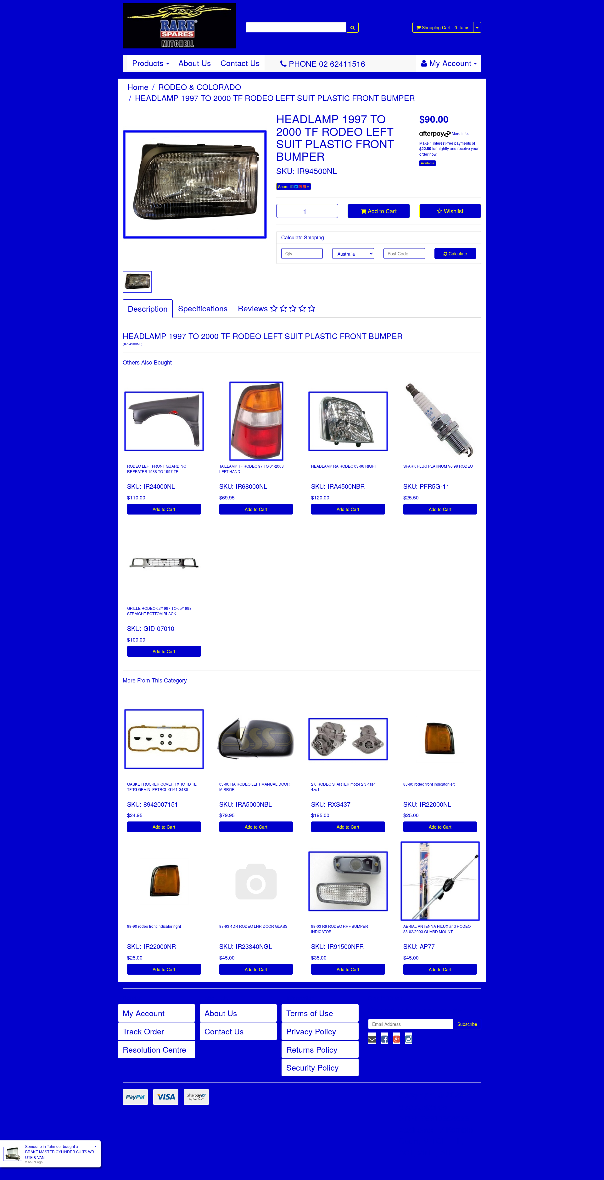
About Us (194, 62)
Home (137, 86)
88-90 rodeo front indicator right (154, 926)
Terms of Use (309, 1012)
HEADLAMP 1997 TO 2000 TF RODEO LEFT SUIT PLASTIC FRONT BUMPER (275, 97)
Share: (284, 186)
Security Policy (312, 1067)
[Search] (352, 27)
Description (148, 308)
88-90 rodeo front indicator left (429, 784)
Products (149, 62)
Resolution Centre (154, 1049)
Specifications (203, 308)
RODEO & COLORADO (199, 86)
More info (459, 133)
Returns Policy (312, 1049)
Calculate (457, 253)
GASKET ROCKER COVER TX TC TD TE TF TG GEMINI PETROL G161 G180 (162, 786)
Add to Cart (381, 211)
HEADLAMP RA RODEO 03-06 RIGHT (344, 466)
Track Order (143, 1031)
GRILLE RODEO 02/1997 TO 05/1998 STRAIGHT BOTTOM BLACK (159, 610)
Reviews (254, 308)
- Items (445, 27)
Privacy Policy (311, 1031)
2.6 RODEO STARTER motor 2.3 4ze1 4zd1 (343, 786)
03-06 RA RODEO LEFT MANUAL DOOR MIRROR (254, 786)
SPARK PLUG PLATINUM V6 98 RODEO (438, 466)
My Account (144, 1012)
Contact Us (240, 62)
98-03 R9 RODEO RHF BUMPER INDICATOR (339, 928)
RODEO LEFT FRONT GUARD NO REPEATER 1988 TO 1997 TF (156, 468)
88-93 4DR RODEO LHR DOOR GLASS (253, 926)
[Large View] (137, 281)
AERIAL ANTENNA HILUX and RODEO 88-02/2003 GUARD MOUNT (437, 928)
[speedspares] (179, 23)
